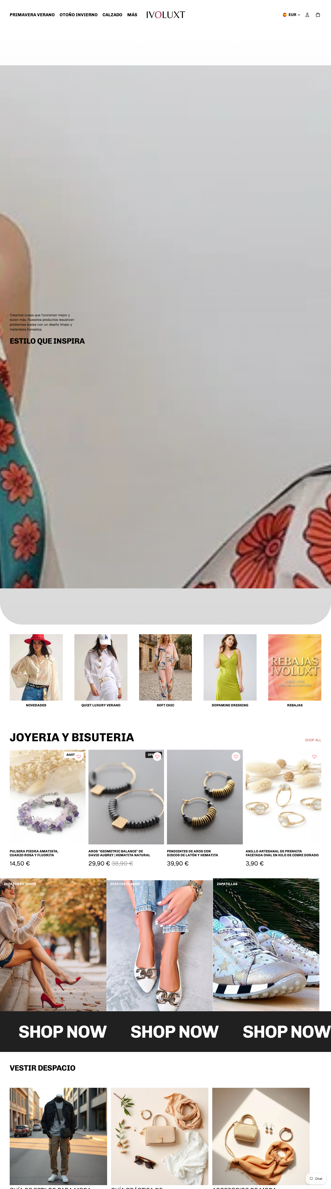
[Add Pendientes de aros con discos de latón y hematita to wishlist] (236, 756)
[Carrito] (318, 14)
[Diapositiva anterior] (95, 797)
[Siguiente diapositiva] (157, 797)
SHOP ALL (313, 740)
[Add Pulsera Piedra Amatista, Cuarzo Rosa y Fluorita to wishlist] (78, 756)
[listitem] (132, 15)
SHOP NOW (137, 1031)
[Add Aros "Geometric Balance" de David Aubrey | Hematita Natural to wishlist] (157, 756)
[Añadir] (156, 837)
